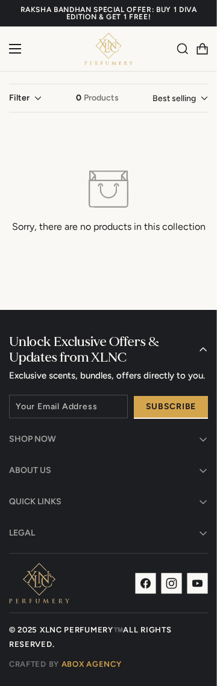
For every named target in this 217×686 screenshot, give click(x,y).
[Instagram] (171, 583)
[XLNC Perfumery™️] (108, 48)
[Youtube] (197, 583)
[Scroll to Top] (195, 622)
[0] (202, 49)
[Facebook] (145, 583)
